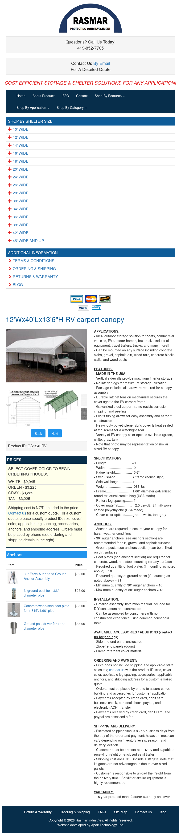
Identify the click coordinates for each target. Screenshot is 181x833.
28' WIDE (20, 193)
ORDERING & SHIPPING (34, 268)
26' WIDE (20, 185)
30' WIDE (20, 201)
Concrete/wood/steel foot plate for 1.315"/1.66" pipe (46, 608)
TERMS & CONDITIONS (33, 260)
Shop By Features (109, 95)
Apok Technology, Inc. (107, 824)
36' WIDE (20, 217)
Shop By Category (71, 107)
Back (38, 433)
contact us (116, 669)
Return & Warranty (38, 811)
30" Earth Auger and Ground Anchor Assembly (45, 576)
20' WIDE (20, 169)
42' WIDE (20, 232)
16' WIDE (20, 153)
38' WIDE (20, 225)
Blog (163, 811)
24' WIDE (20, 177)
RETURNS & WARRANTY (35, 276)
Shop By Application (31, 107)
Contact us (17, 513)
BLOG (17, 284)
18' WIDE (20, 161)
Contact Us (143, 811)
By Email (101, 63)
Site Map (120, 811)
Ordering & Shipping (75, 811)
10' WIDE (20, 129)
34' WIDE (20, 209)
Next (54, 433)
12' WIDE (20, 137)
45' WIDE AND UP (28, 240)
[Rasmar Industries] (90, 18)
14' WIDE (20, 145)
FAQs (102, 811)
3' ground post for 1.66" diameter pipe (41, 592)
